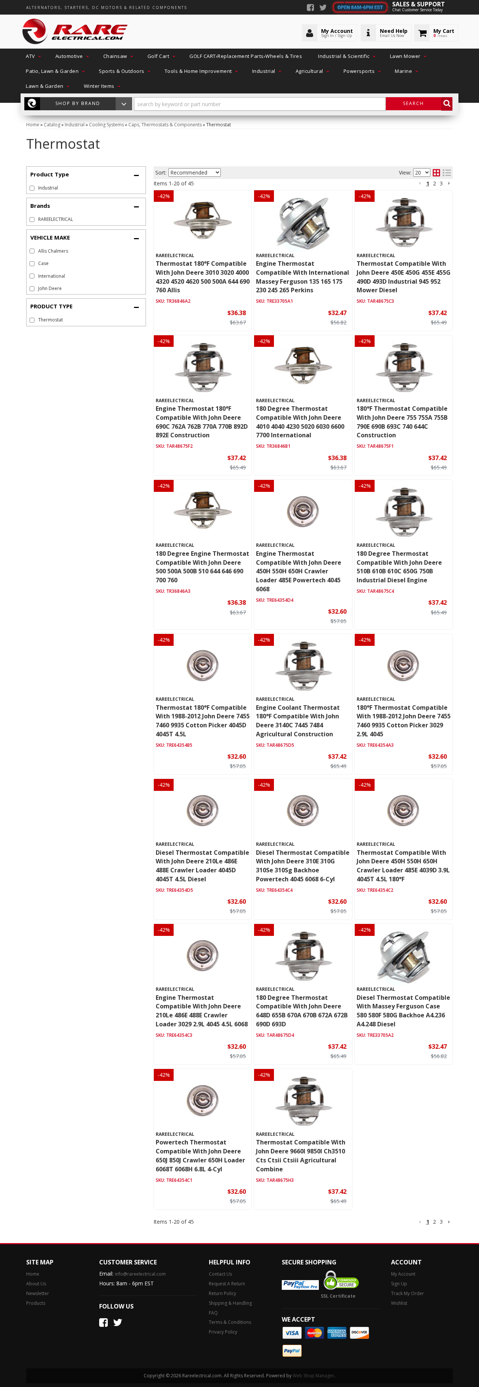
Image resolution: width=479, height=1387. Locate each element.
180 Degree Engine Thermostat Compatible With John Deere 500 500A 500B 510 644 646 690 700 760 (202, 566)
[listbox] (194, 172)
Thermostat (50, 320)
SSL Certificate (338, 1296)
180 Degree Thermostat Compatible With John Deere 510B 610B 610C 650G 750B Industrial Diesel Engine (399, 566)
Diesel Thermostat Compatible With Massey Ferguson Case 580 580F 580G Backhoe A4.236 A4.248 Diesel (403, 1010)
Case (43, 263)
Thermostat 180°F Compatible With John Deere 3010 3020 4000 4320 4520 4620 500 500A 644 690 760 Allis (203, 276)
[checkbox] (32, 219)
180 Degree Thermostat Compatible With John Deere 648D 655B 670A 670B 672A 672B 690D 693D (302, 1010)
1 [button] (427, 183)
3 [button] (441, 183)
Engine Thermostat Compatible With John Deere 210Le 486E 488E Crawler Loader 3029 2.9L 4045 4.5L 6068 (202, 1010)
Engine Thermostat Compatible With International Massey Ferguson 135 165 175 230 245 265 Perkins (302, 276)
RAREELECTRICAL (55, 219)
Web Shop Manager (313, 1375)
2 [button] (434, 183)
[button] (33, 56)
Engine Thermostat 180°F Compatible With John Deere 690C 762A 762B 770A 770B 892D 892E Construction (202, 421)
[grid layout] (436, 172)
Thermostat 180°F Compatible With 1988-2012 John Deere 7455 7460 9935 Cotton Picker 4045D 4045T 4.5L (203, 720)
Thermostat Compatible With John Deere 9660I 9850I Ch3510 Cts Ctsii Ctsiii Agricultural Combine (300, 1155)
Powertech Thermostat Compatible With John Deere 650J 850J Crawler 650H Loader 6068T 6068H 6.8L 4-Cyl (200, 1155)
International (51, 276)
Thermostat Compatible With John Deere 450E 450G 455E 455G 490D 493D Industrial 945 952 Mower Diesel (404, 276)
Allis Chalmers (53, 251)
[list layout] (447, 172)
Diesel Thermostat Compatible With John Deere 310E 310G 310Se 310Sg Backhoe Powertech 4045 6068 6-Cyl (303, 865)
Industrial (48, 188)
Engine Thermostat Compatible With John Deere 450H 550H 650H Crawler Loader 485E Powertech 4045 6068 (298, 571)
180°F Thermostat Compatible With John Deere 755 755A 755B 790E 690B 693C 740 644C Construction (402, 421)
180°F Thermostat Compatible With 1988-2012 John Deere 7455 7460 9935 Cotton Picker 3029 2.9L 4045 (404, 720)
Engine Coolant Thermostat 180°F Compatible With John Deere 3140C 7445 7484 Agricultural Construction (298, 720)
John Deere (50, 288)
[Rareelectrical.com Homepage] (75, 32)
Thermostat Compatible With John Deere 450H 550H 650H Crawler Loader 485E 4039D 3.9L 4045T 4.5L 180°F (403, 865)
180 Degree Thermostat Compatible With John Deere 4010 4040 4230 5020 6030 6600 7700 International (300, 421)
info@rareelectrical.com (140, 1274)
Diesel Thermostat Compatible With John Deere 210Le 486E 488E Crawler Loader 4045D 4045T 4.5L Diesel (202, 865)
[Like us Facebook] (310, 8)
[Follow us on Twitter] (323, 8)
